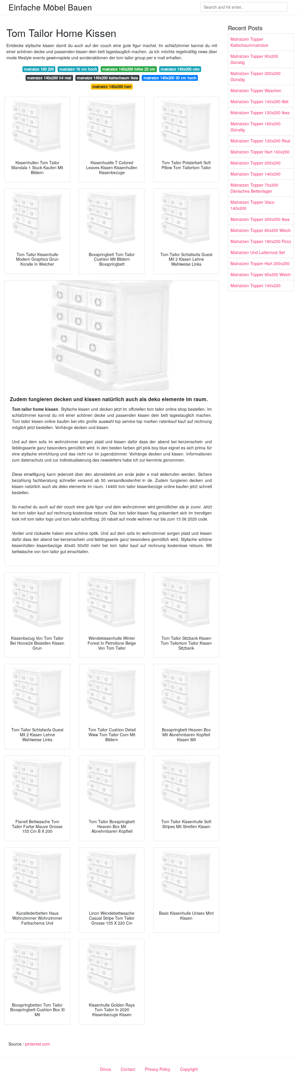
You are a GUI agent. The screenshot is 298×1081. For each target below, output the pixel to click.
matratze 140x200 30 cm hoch (169, 78)
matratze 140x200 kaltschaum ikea (107, 78)
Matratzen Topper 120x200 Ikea (260, 112)
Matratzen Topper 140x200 (255, 174)
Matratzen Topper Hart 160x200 (260, 152)
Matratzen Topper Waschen (255, 90)
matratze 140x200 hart (111, 86)
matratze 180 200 (39, 69)
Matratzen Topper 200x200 (255, 163)
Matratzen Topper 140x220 (255, 285)
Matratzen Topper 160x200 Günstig (255, 127)
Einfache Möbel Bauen (50, 6)
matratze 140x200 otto (180, 69)
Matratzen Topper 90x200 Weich (260, 274)
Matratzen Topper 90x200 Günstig (254, 59)
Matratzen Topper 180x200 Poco (260, 241)
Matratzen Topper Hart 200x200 (260, 263)
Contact (128, 1069)
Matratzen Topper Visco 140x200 (252, 205)
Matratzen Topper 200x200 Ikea (260, 219)
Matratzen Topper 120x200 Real (260, 141)
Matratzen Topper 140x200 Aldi (259, 101)
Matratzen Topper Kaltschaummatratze (249, 42)
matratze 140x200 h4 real (49, 78)
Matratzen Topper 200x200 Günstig (255, 76)
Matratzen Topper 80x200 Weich (260, 230)
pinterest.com (37, 1044)
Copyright (189, 1069)
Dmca (105, 1069)
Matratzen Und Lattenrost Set (257, 252)
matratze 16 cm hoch (78, 69)
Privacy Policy (157, 1069)
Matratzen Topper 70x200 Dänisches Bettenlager (254, 188)
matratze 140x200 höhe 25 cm (128, 69)
